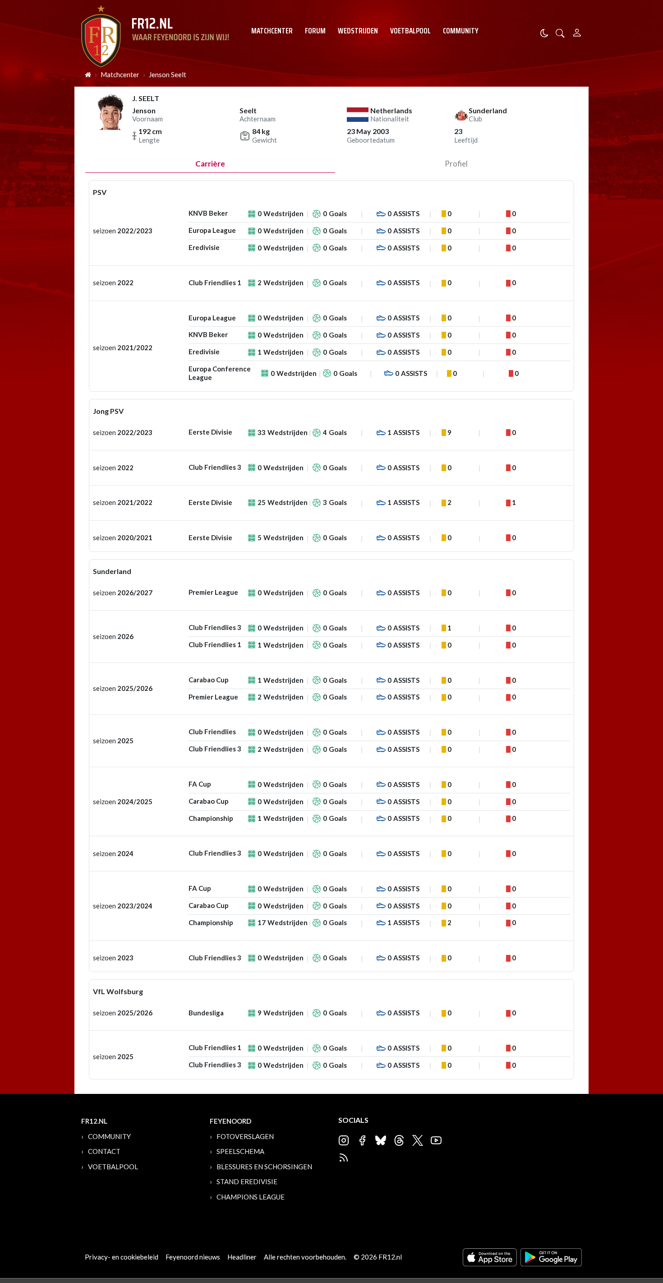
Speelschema (240, 1151)
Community (461, 31)
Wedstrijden (358, 31)
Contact (104, 1151)
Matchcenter (272, 31)
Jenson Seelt (167, 74)
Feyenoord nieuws (193, 1257)
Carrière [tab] (210, 163)
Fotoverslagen (245, 1136)
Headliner (242, 1257)
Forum (315, 31)
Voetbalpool (410, 31)
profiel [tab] (456, 163)
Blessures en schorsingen (264, 1167)
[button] (560, 32)
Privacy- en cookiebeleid (121, 1257)
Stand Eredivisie (246, 1181)
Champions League (250, 1197)
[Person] (577, 31)
